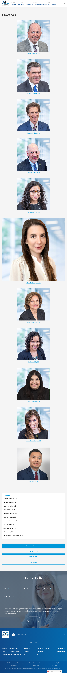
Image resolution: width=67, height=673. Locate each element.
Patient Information (43, 648)
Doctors (6, 495)
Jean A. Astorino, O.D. (9, 528)
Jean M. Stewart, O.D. (9, 517)
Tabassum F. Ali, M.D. (9, 510)
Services (27, 655)
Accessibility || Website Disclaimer (35, 664)
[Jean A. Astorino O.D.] (33, 384)
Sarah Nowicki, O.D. (33, 362)
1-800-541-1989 (15, 4)
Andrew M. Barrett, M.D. (10, 502)
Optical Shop (61, 651)
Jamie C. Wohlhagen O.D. (33, 441)
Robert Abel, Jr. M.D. (33, 133)
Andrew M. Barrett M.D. (33, 93)
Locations (40, 651)
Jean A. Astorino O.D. (33, 401)
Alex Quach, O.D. (33, 481)
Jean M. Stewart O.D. (33, 322)
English (51, 671)
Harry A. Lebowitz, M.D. (34, 54)
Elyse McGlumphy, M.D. (34, 283)
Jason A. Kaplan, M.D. (9, 506)
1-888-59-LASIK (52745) (40, 4)
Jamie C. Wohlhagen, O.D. (11, 521)
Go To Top (33, 642)
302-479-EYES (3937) (27, 4)
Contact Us (40, 655)
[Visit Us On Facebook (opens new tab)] (13, 634)
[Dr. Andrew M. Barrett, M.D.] (33, 75)
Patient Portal (61, 648)
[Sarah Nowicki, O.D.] (33, 344)
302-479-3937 (57, 668)
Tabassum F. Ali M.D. (33, 212)
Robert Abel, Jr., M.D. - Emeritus (13, 535)
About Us (27, 648)
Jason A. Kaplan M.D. (33, 172)
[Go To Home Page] (5, 3)
